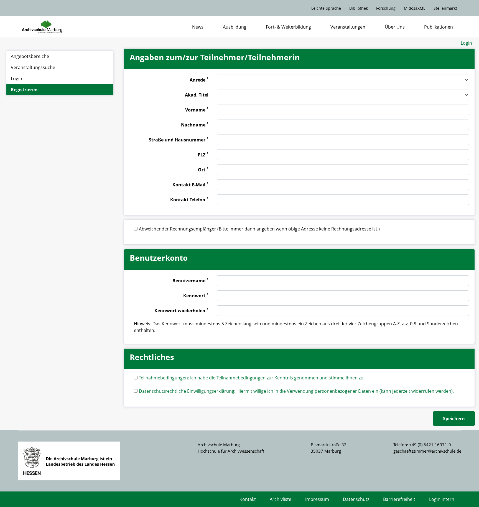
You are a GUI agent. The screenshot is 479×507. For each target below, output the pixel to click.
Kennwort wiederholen (181, 310)
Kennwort (195, 295)
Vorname (196, 109)
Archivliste (280, 499)
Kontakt (248, 499)
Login (466, 43)
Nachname (194, 124)
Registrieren (24, 90)
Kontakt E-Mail (190, 184)
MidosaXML (414, 8)
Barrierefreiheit (399, 499)
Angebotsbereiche (30, 56)
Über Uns (395, 27)
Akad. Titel (196, 95)
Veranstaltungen (347, 27)
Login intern (441, 499)
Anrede (199, 79)
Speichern (454, 418)
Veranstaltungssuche (33, 67)
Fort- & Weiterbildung (288, 27)
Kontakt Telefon (189, 199)
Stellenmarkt (445, 8)
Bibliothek (358, 8)
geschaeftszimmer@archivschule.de (427, 451)
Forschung (386, 8)
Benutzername (190, 280)
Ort (203, 169)
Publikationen (438, 27)
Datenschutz (356, 499)
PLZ (203, 154)
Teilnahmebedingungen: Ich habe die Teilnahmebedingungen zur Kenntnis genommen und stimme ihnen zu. (252, 378)
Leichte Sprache (326, 8)
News (197, 27)
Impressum (317, 499)
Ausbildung (234, 27)
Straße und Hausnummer (178, 139)
